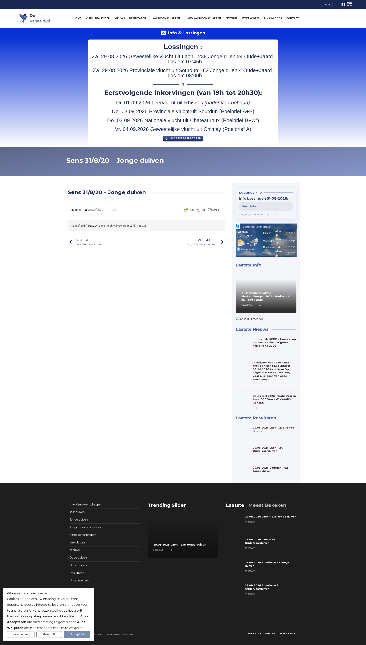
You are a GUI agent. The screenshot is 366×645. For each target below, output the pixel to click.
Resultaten (137, 18)
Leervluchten (78, 542)
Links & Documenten (260, 633)
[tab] (235, 505)
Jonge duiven (79, 519)
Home (77, 18)
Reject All (49, 634)
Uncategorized (79, 580)
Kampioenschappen (166, 18)
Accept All (77, 634)
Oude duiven (78, 557)
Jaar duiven (77, 512)
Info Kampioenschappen (204, 18)
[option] (266, 293)
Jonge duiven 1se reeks (85, 527)
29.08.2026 (158, 550)
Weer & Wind (251, 18)
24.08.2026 (246, 305)
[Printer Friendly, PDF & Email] (201, 209)
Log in (326, 4)
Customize (20, 634)
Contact (292, 18)
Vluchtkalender (98, 18)
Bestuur (232, 18)
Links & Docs (273, 18)
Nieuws (119, 18)
